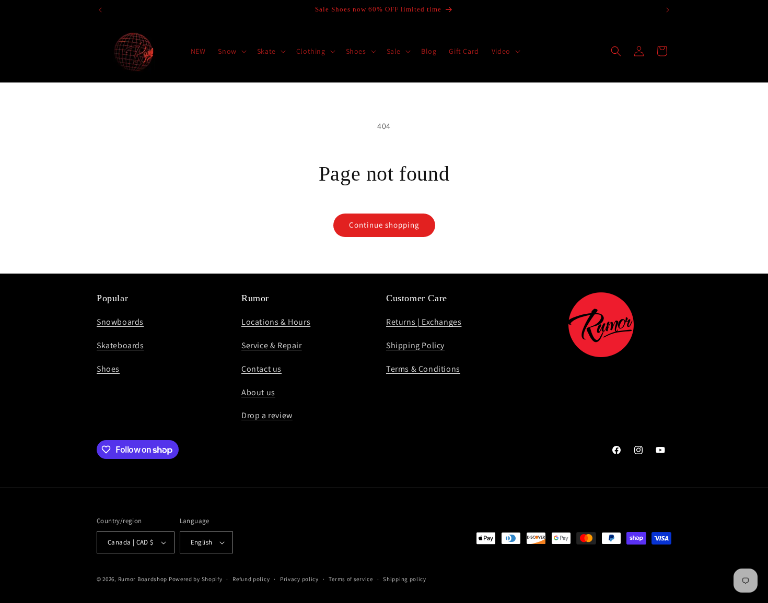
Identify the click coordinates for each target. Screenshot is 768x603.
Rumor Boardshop (143, 579)
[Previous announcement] (100, 10)
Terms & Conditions (423, 368)
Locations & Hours (275, 321)
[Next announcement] (667, 10)
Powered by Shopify (196, 579)
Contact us (261, 368)
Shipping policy (404, 579)
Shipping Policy (415, 345)
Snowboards (120, 321)
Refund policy (251, 579)
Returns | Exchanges (423, 321)
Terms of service (351, 579)
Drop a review (267, 415)
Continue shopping (384, 225)
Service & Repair (271, 345)
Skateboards (120, 345)
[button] (231, 51)
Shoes (108, 368)
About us (258, 392)
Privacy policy (299, 579)
